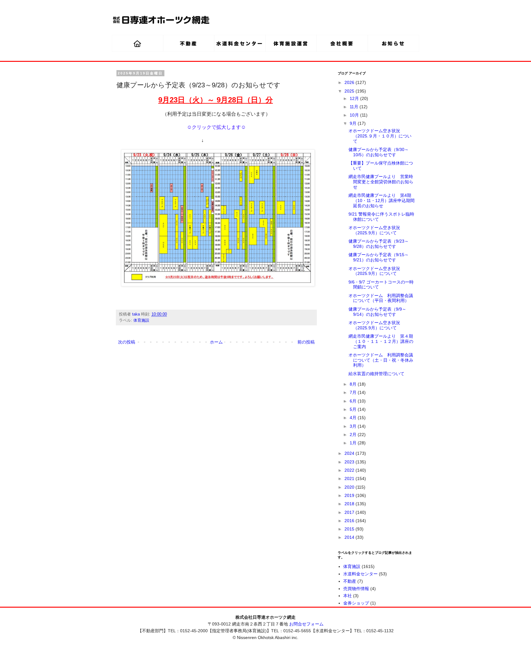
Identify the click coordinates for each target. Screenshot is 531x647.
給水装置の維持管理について (376, 373)
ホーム (216, 341)
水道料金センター (360, 573)
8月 (354, 384)
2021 (350, 478)
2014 (350, 537)
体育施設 (141, 320)
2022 (350, 470)
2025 (350, 91)
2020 (350, 487)
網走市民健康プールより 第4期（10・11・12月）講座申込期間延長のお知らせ (381, 200)
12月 (355, 98)
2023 (350, 461)
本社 (347, 595)
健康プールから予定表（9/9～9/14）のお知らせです (377, 312)
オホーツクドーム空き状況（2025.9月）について (374, 230)
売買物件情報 (356, 588)
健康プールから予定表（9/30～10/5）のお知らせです (378, 152)
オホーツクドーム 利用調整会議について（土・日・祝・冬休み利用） (380, 360)
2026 (350, 82)
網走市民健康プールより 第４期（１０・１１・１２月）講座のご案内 (380, 341)
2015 (350, 528)
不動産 (349, 581)
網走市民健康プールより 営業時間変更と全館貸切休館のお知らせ (380, 181)
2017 (350, 512)
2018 (350, 503)
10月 (355, 115)
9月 (354, 123)
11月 (355, 106)
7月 (354, 392)
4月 (354, 417)
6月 (354, 401)
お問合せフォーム (306, 623)
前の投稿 (306, 341)
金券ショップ (356, 603)
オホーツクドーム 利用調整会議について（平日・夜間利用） (380, 298)
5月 (354, 409)
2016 (350, 520)
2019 (350, 495)
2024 (350, 453)
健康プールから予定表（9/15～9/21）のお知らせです (378, 257)
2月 (354, 434)
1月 (354, 442)
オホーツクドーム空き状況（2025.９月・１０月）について (379, 136)
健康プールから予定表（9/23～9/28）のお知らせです (378, 244)
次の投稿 (126, 341)
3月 (354, 426)
